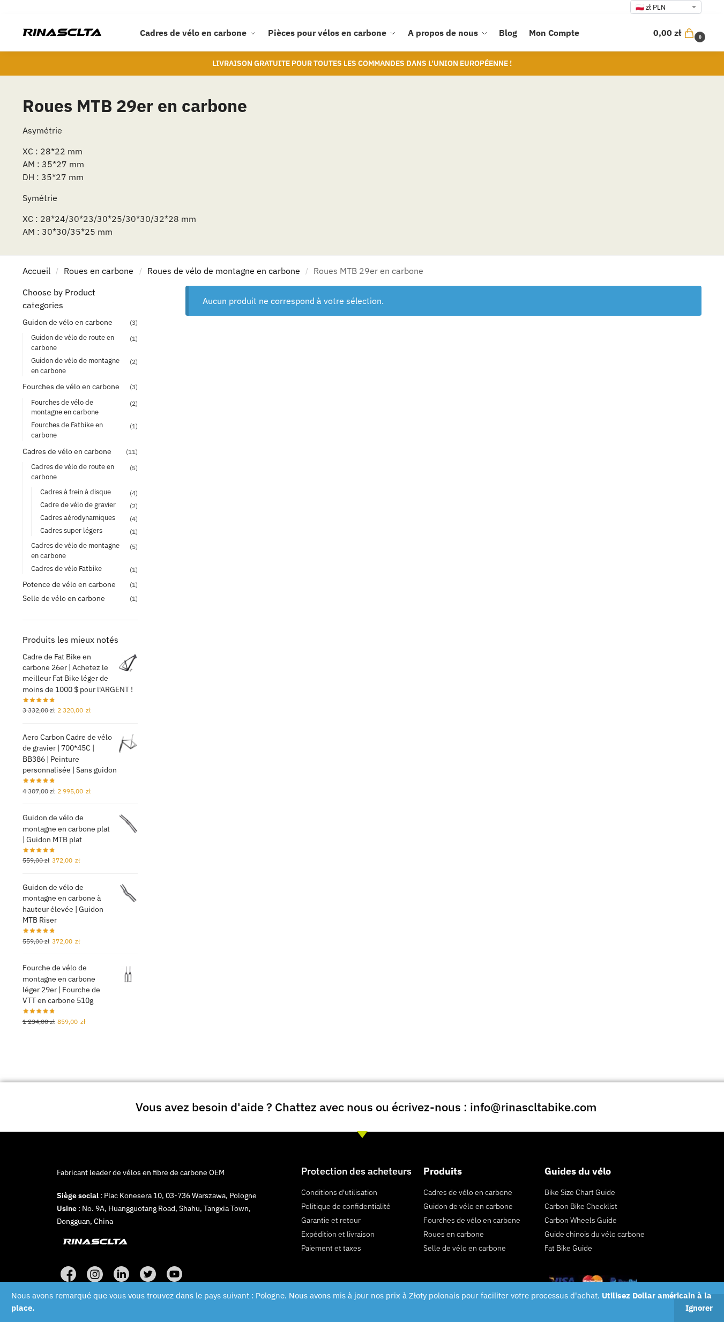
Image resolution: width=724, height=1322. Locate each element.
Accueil (36, 270)
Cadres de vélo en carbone (67, 451)
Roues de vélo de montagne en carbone (223, 270)
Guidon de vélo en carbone (68, 322)
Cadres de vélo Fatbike (66, 568)
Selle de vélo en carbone (64, 598)
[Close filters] (141, 292)
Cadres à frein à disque (75, 491)
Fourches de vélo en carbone (71, 386)
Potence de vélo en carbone (69, 584)
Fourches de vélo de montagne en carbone (65, 407)
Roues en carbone (98, 270)
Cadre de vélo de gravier (78, 504)
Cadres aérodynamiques (77, 517)
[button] (680, 33)
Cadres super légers (71, 530)
